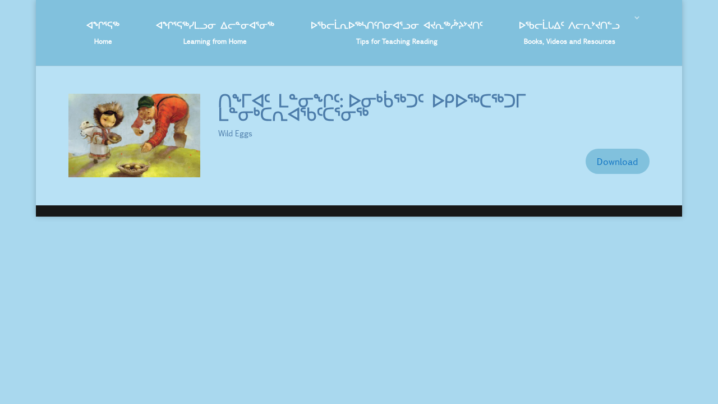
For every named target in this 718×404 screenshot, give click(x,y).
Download (617, 161)
